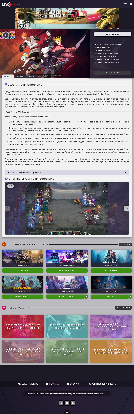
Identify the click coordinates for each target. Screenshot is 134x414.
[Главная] (11, 4)
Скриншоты (32, 76)
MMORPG (106, 50)
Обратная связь (30, 384)
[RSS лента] (73, 403)
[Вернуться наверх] (67, 412)
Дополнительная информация (26, 172)
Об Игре (9, 76)
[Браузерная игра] (109, 47)
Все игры (124, 244)
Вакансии (75, 384)
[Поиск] (131, 4)
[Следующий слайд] (127, 209)
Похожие (20, 76)
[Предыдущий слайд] (7, 209)
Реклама (54, 384)
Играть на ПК (24, 270)
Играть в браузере (68, 270)
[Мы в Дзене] (67, 403)
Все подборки (122, 308)
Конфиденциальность (104, 384)
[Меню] (125, 4)
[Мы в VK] (61, 403)
